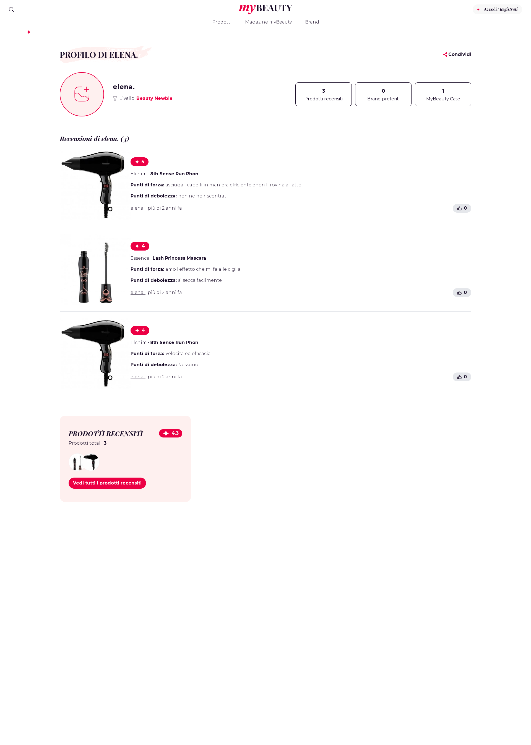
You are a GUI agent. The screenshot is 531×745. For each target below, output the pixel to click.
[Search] (11, 9)
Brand (312, 22)
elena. (138, 208)
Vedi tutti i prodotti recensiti (107, 483)
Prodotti (222, 22)
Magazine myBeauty (268, 22)
